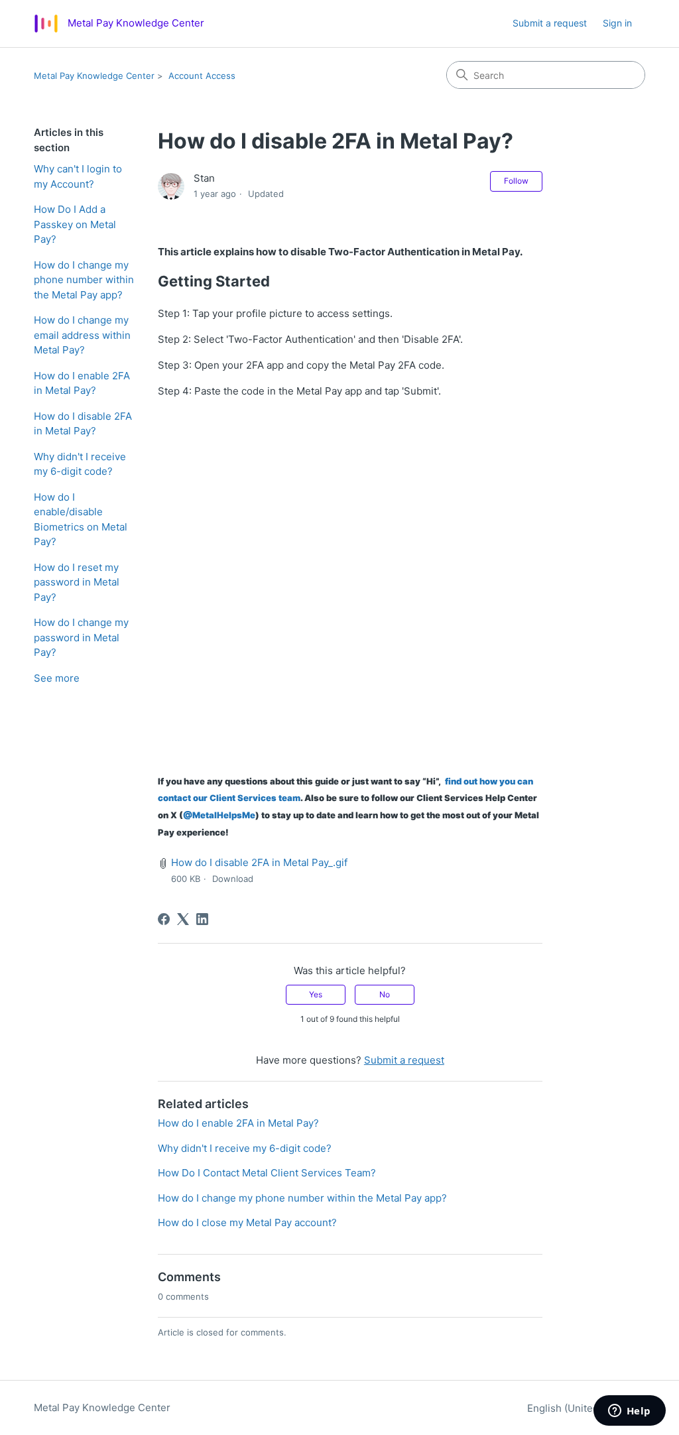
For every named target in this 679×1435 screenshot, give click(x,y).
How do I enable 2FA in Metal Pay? (82, 383)
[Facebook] (164, 919)
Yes (315, 994)
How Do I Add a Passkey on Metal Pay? (75, 224)
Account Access (201, 75)
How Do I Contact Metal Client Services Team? (267, 1172)
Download (232, 878)
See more (57, 678)
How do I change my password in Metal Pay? (81, 637)
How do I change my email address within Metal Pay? (82, 335)
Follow (516, 181)
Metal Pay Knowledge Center (94, 75)
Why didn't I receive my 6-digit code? (80, 464)
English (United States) (582, 1408)
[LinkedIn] (202, 919)
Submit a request (550, 23)
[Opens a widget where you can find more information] (629, 1411)
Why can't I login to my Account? (78, 176)
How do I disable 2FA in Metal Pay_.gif (259, 862)
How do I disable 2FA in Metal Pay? (83, 424)
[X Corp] (183, 919)
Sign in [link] (617, 23)
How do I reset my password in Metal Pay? (76, 582)
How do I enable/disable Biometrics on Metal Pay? (80, 519)
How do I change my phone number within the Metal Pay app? (84, 280)
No (384, 994)
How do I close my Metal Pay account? (247, 1222)
